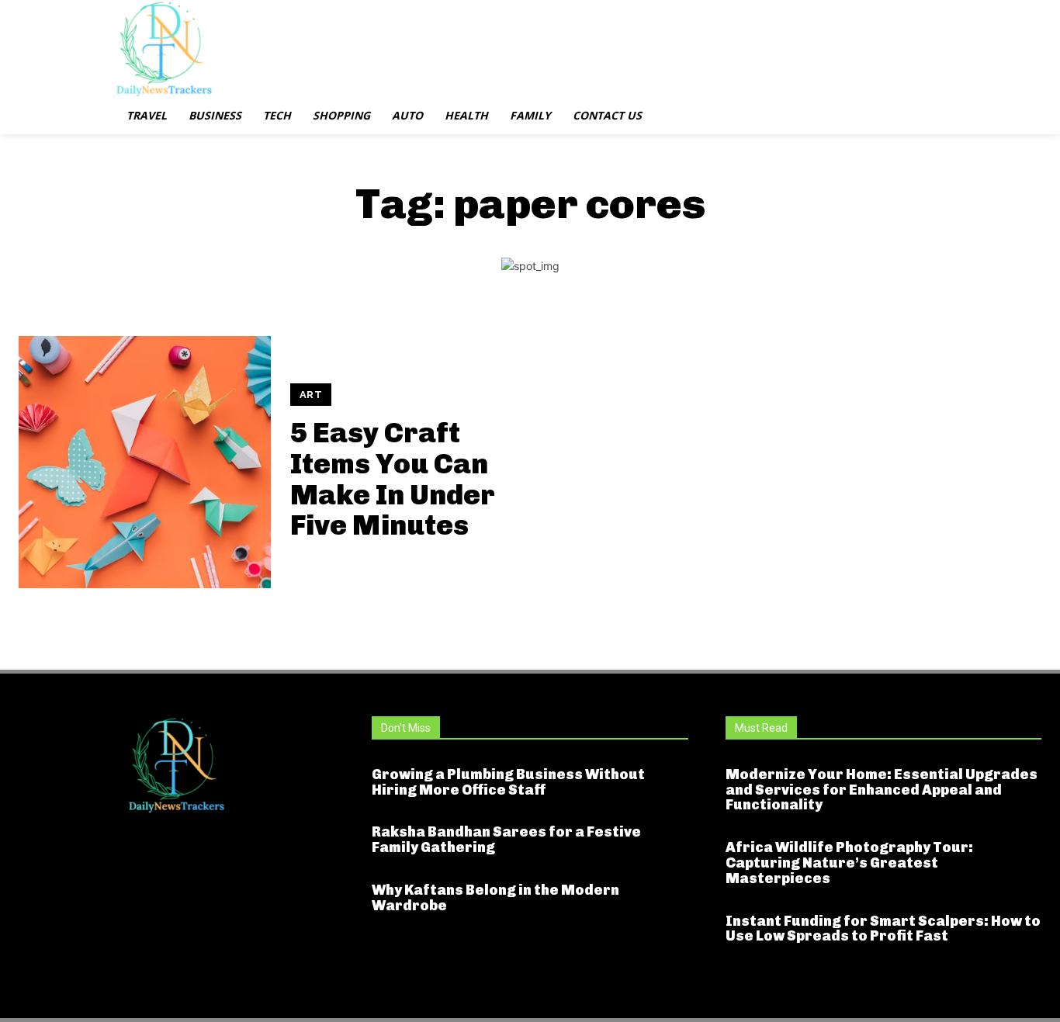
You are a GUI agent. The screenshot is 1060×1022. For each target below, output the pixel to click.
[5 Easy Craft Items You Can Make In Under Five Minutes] (145, 462)
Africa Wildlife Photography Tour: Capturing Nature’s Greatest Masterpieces (849, 863)
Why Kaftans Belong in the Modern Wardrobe (495, 898)
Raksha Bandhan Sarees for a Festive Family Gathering (506, 839)
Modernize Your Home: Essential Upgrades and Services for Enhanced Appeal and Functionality (881, 790)
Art (311, 394)
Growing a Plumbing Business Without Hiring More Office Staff (508, 782)
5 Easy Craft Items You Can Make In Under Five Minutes (392, 479)
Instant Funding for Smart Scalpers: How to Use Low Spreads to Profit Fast (883, 929)
